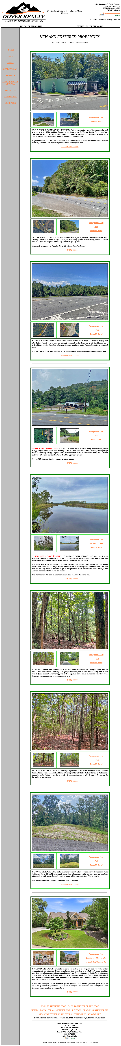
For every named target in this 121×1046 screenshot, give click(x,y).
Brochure (92, 543)
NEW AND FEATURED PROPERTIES (55, 1014)
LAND (10, 56)
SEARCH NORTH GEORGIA (10, 83)
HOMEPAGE (10, 103)
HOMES (10, 50)
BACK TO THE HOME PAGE (53, 1006)
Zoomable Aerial (96, 121)
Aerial (103, 958)
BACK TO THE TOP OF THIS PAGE (83, 1006)
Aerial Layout (96, 440)
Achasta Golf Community (96, 962)
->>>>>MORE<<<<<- (69, 147)
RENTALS (10, 75)
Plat (96, 227)
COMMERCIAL (10, 69)
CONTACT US (10, 90)
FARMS (10, 63)
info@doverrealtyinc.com (111, 13)
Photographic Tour (96, 117)
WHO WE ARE (10, 97)
